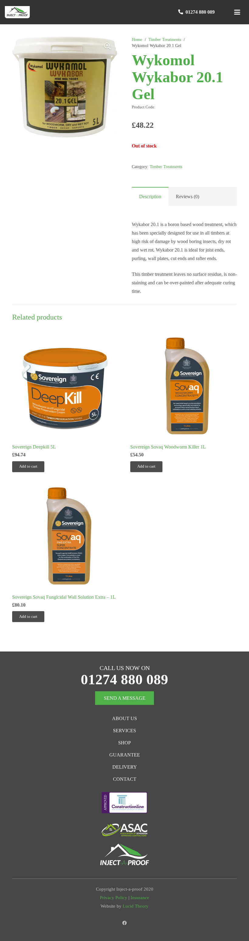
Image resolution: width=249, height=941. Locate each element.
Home (137, 39)
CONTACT (124, 779)
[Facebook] (124, 923)
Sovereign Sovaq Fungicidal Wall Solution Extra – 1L (64, 597)
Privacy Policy (113, 897)
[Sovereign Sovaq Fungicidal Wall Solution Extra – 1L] (65, 537)
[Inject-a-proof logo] (17, 12)
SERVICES (124, 730)
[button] (237, 12)
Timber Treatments (164, 39)
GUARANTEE (124, 754)
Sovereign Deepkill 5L (34, 446)
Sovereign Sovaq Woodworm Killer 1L (168, 446)
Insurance (140, 897)
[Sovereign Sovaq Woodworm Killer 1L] (183, 386)
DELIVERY (124, 767)
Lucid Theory (135, 906)
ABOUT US (124, 718)
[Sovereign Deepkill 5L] (65, 386)
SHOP (124, 742)
